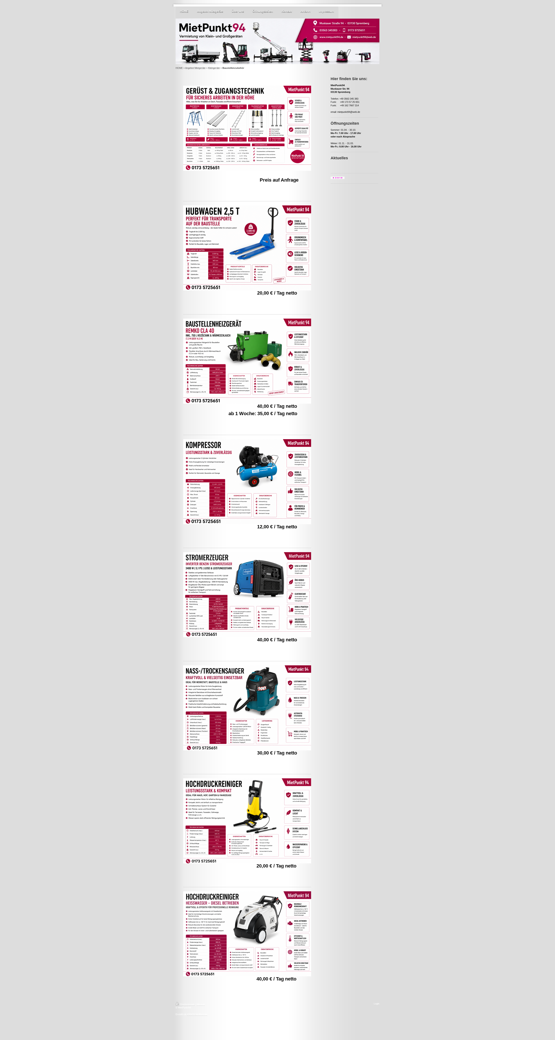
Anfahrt (305, 11)
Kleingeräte (214, 68)
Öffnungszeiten (263, 11)
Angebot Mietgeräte (210, 11)
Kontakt (287, 11)
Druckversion (187, 1004)
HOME (184, 11)
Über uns (238, 11)
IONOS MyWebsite (197, 1014)
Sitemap (200, 1004)
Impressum (326, 11)
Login (376, 1003)
